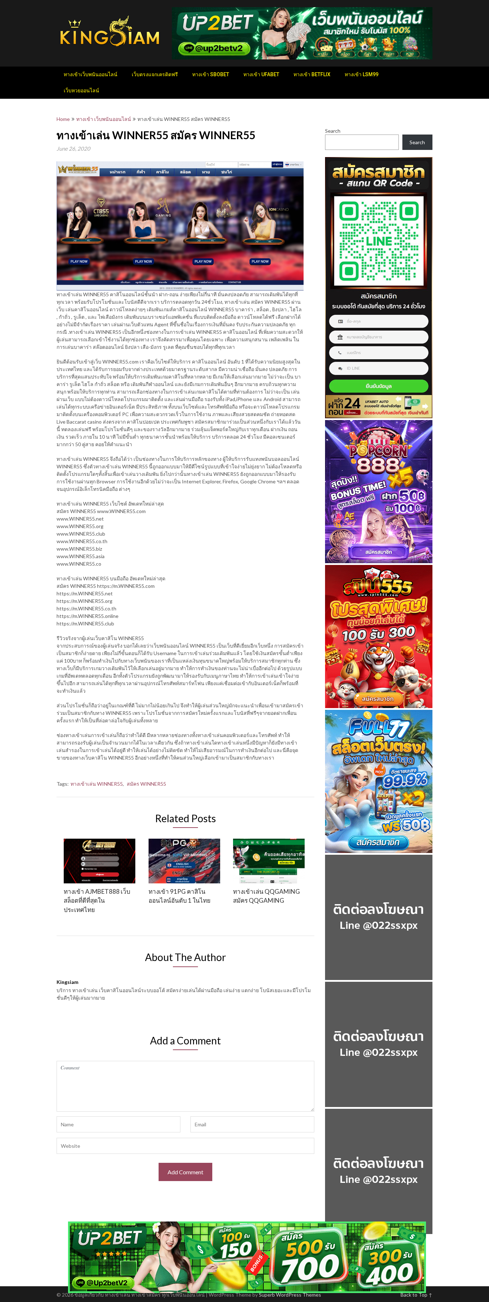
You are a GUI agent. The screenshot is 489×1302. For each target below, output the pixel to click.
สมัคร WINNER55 (146, 784)
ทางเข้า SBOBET (210, 74)
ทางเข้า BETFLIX (312, 74)
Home (63, 119)
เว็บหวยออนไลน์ (81, 90)
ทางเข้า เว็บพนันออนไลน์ (103, 119)
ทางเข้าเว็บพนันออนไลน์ (90, 74)
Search (332, 131)
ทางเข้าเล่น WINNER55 (97, 784)
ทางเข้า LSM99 (361, 74)
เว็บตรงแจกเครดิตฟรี (155, 74)
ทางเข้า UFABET (261, 74)
